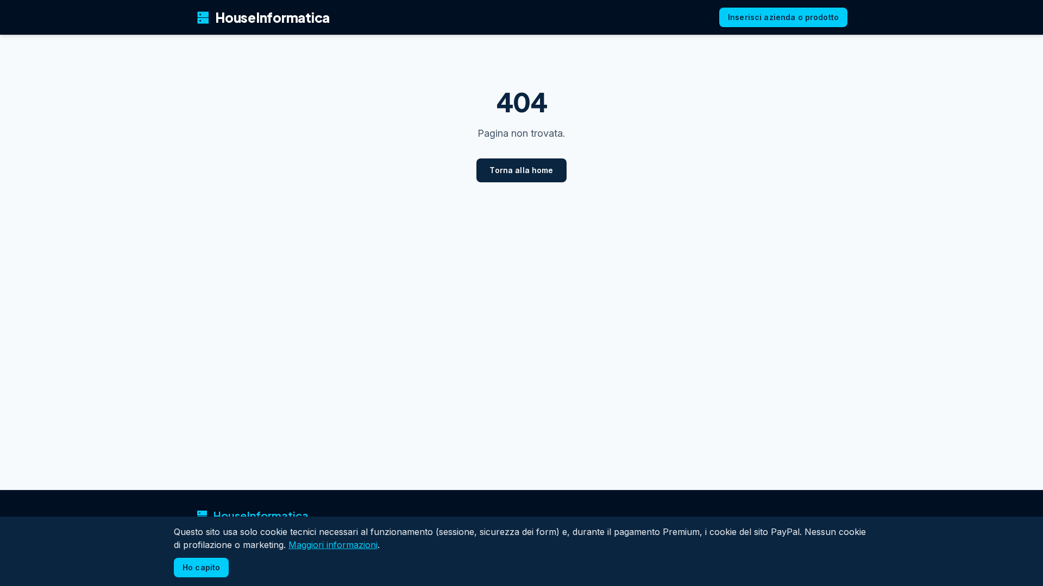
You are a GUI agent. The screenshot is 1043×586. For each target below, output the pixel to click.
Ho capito (201, 567)
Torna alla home (521, 170)
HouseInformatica (263, 17)
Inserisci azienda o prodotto (783, 17)
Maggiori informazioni (333, 544)
